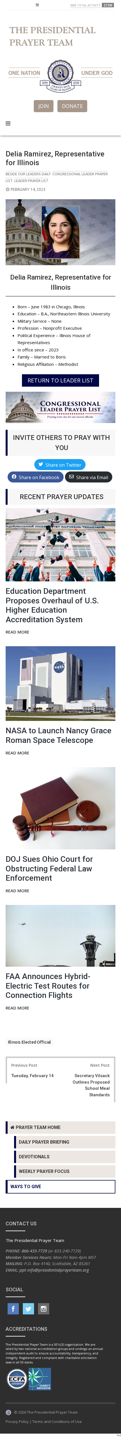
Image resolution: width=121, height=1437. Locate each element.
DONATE (72, 106)
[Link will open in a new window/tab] (13, 1308)
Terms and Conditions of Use (57, 1421)
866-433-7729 (34, 1251)
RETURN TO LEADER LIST (60, 380)
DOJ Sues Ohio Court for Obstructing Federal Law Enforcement (49, 868)
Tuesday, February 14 (32, 1075)
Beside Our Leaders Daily (28, 174)
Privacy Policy (17, 1421)
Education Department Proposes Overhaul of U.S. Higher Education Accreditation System (52, 605)
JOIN (43, 106)
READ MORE (17, 632)
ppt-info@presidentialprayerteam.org (54, 1270)
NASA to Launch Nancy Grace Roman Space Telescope (58, 735)
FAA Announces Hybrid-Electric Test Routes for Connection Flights (48, 986)
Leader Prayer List (31, 181)
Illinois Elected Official (29, 1042)
